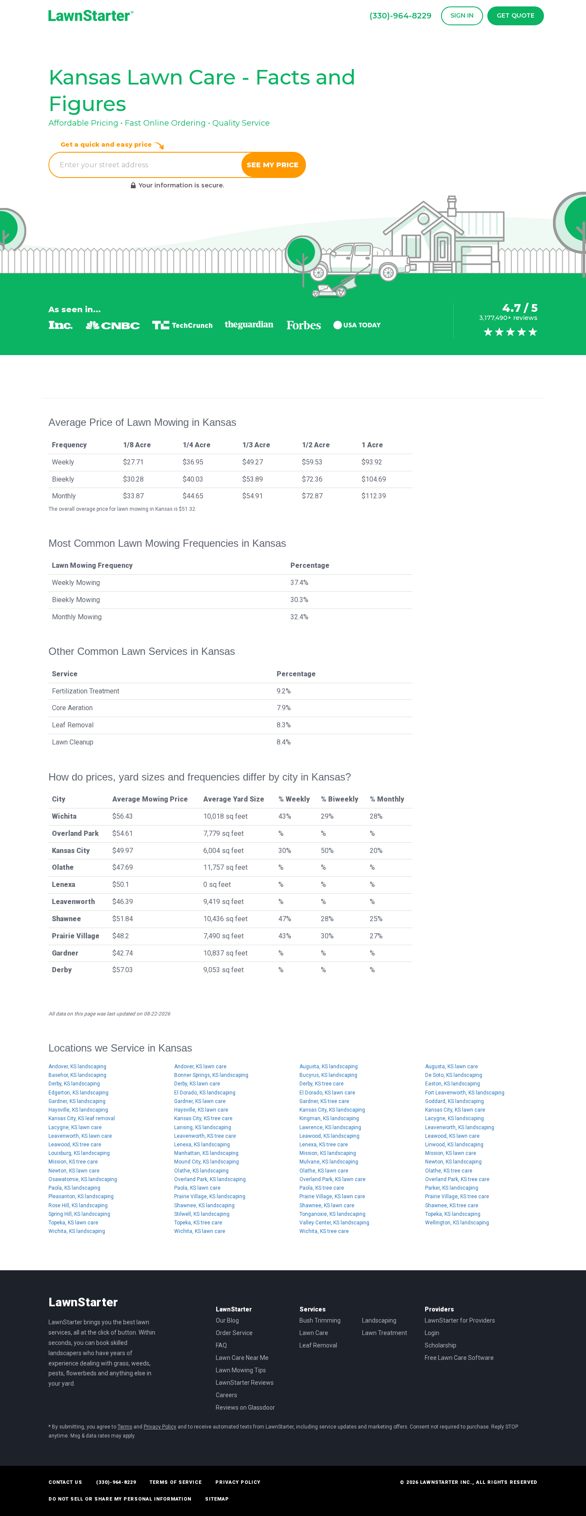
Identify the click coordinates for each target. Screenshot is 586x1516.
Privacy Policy (160, 1427)
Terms (125, 1427)
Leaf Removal (318, 1345)
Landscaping (379, 1320)
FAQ (221, 1345)
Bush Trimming (320, 1320)
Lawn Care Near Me (242, 1357)
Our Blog (227, 1320)
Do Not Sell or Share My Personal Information (119, 1499)
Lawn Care (313, 1332)
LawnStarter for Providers (460, 1320)
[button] (460, 16)
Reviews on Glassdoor (245, 1407)
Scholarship (440, 1345)
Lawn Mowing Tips (241, 1370)
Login (432, 1332)
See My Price (274, 165)
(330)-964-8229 (116, 1482)
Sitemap (217, 1499)
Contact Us (65, 1482)
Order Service (234, 1332)
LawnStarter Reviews (245, 1382)
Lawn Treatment (384, 1332)
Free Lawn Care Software (459, 1357)
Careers (226, 1395)
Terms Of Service (176, 1482)
